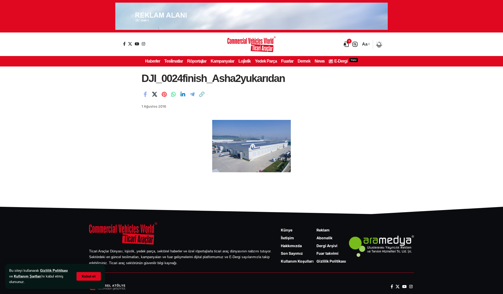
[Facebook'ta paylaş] (145, 94)
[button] (88, 276)
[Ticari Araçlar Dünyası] (251, 44)
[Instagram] (143, 44)
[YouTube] (136, 44)
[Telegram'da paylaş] (192, 94)
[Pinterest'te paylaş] (164, 94)
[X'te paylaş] (154, 94)
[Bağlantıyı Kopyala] (201, 94)
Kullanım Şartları (27, 276)
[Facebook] (124, 44)
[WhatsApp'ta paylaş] (173, 94)
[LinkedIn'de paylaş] (183, 94)
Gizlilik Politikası (54, 271)
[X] (130, 44)
